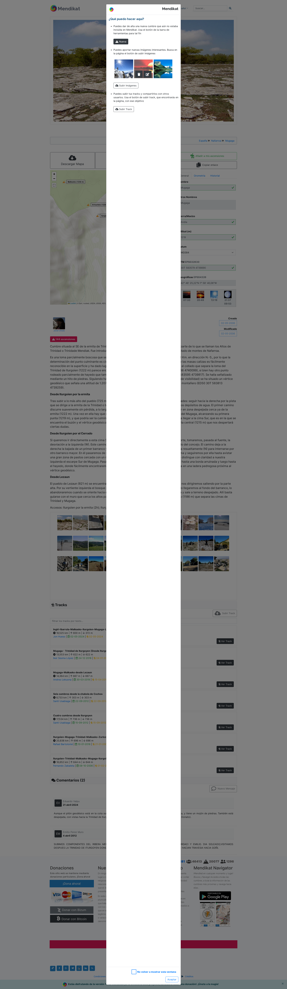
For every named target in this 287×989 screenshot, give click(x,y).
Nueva (122, 41)
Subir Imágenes (127, 85)
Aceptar (171, 979)
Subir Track (125, 109)
